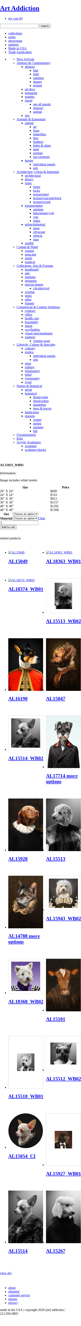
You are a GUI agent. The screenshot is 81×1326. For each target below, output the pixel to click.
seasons (30, 416)
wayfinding (32, 329)
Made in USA (17, 48)
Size (6, 514)
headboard (32, 269)
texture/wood (41, 202)
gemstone (31, 93)
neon (36, 228)
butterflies (39, 134)
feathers (38, 142)
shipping (13, 1291)
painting (38, 78)
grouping (31, 281)
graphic (30, 96)
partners (13, 44)
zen (27, 115)
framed (29, 303)
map (36, 239)
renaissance (32, 371)
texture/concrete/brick (47, 198)
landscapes (32, 412)
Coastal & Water (27, 247)
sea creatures (41, 157)
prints (12, 37)
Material (6, 518)
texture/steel (41, 194)
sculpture (31, 446)
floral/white (40, 397)
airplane (38, 209)
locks (36, 190)
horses (29, 160)
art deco (30, 89)
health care (32, 318)
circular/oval (41, 288)
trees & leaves (42, 408)
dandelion (39, 404)
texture (37, 85)
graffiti (29, 243)
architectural (33, 175)
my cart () (15, 18)
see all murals (42, 104)
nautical (30, 262)
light (36, 74)
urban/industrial (35, 224)
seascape (30, 254)
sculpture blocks (35, 450)
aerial (28, 389)
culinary (30, 348)
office (28, 314)
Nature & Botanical (29, 386)
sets (35, 168)
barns (36, 187)
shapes (37, 81)
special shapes (34, 284)
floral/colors (41, 401)
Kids (20, 438)
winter (37, 419)
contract (30, 311)
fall (35, 431)
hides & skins (42, 145)
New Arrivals (25, 59)
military (30, 367)
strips (28, 296)
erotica (29, 352)
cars (35, 217)
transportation (34, 205)
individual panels (44, 164)
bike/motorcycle (43, 213)
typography (32, 378)
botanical (31, 393)
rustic (28, 183)
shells (28, 258)
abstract (30, 66)
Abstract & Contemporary (34, 63)
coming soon (41, 341)
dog (35, 138)
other (28, 299)
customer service (19, 1295)
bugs (36, 130)
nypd (28, 382)
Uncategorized (26, 435)
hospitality (31, 322)
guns (28, 363)
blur (35, 70)
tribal (28, 374)
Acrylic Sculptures (29, 442)
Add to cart (8, 527)
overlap (30, 292)
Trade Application (20, 52)
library (29, 179)
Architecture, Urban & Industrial (38, 172)
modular (30, 277)
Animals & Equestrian (31, 119)
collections (15, 33)
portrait (37, 153)
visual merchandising (38, 333)
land (36, 149)
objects (37, 235)
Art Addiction (19, 8)
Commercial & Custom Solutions (38, 307)
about (12, 1287)
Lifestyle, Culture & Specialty (36, 344)
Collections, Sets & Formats (35, 265)
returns (12, 1299)
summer (38, 427)
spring (37, 423)
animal (37, 112)
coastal (29, 250)
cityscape (39, 232)
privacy (13, 1303)
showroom (15, 41)
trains (36, 220)
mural (28, 100)
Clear (41, 518)
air (34, 127)
